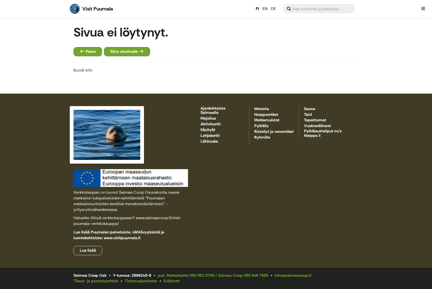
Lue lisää (88, 250)
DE (273, 8)
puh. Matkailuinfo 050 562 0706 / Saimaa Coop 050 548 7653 (213, 275)
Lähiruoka (209, 141)
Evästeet (172, 280)
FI (257, 8)
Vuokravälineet (317, 126)
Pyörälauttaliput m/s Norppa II (323, 133)
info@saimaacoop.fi (293, 275)
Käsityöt (207, 130)
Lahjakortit (210, 135)
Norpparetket (266, 114)
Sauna (309, 109)
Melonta (261, 109)
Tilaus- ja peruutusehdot (96, 280)
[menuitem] (319, 9)
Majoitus (208, 118)
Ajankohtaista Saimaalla (213, 110)
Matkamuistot (267, 120)
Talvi (308, 114)
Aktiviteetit (210, 124)
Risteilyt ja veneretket (274, 131)
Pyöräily (261, 126)
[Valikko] (423, 9)
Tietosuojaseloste (141, 280)
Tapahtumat (315, 120)
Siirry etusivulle (124, 51)
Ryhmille (262, 137)
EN (265, 8)
